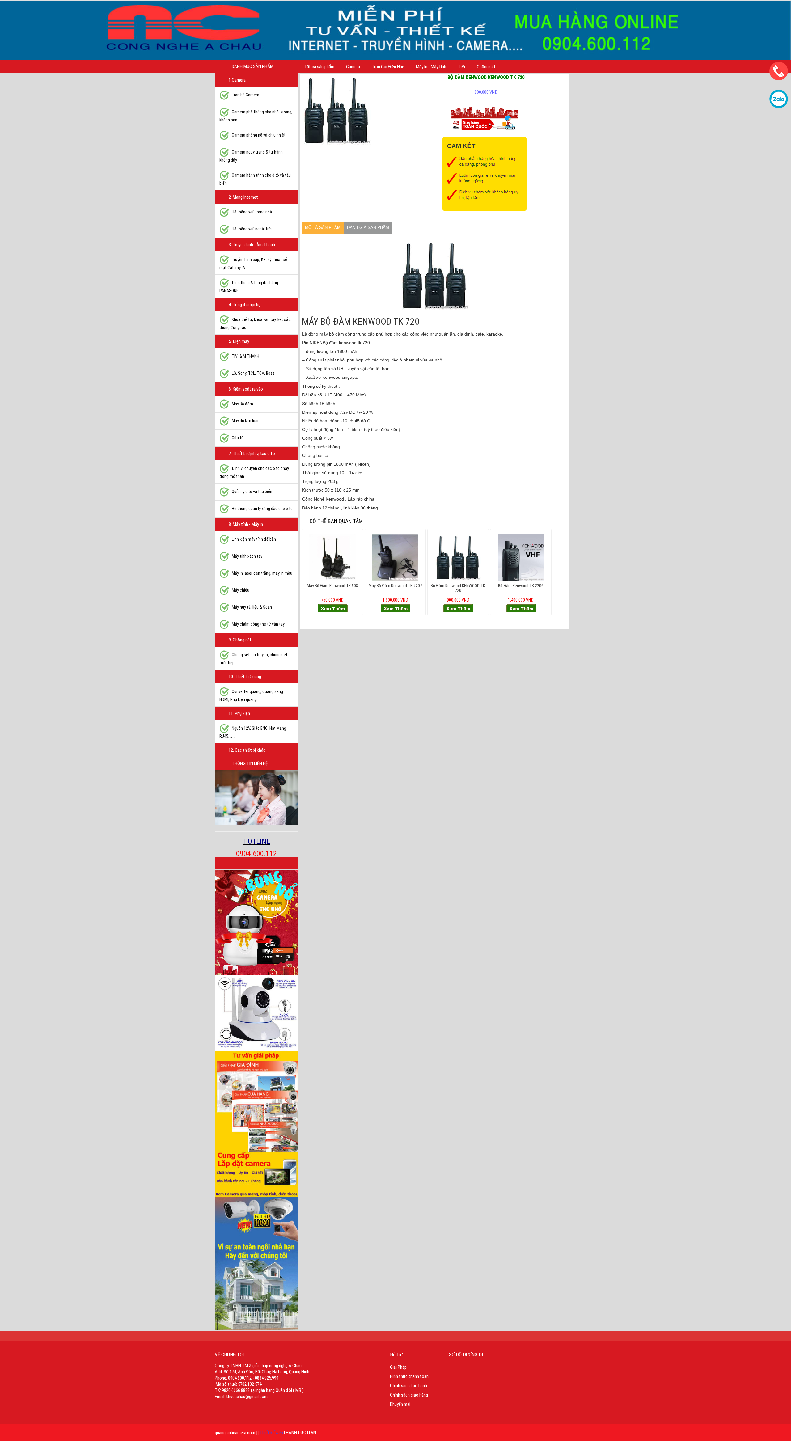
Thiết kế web (271, 1432)
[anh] (336, 110)
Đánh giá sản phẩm (368, 227)
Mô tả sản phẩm (323, 227)
